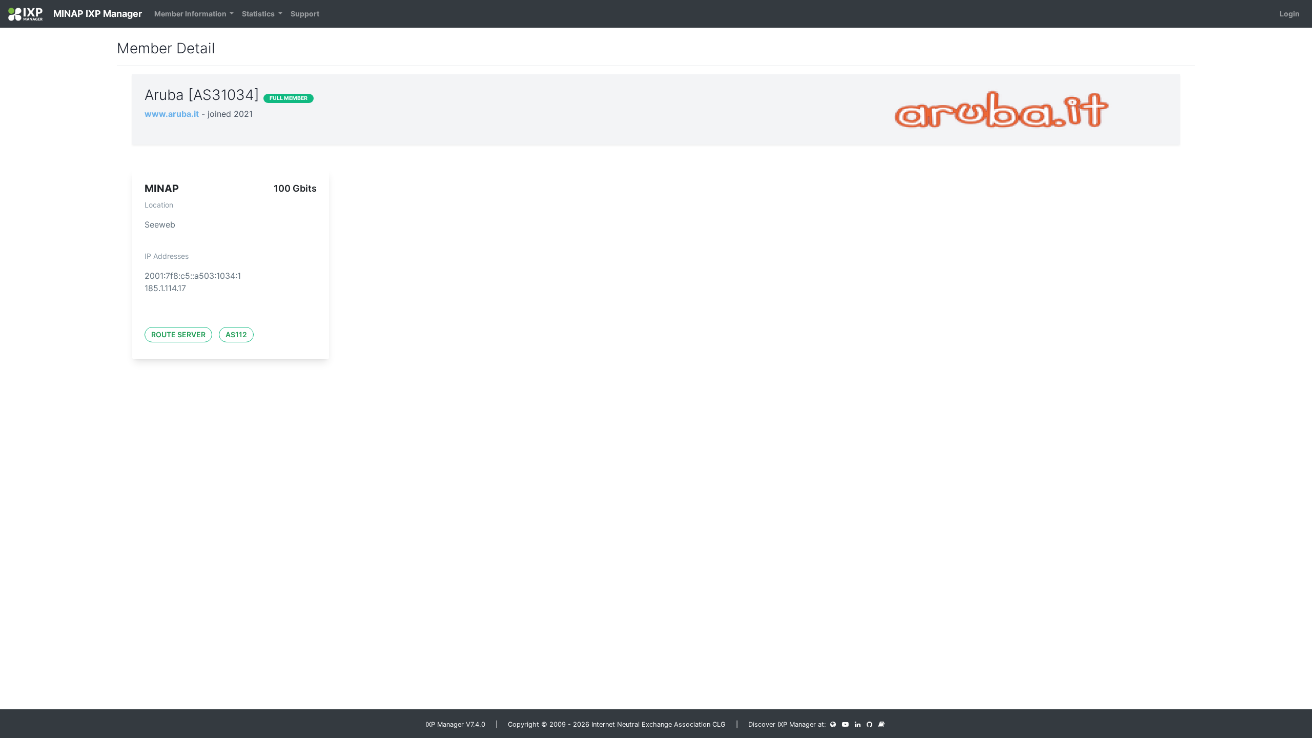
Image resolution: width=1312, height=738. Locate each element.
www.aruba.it (172, 114)
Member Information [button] (191, 13)
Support (305, 13)
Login (1290, 13)
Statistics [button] (259, 13)
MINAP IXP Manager (96, 13)
